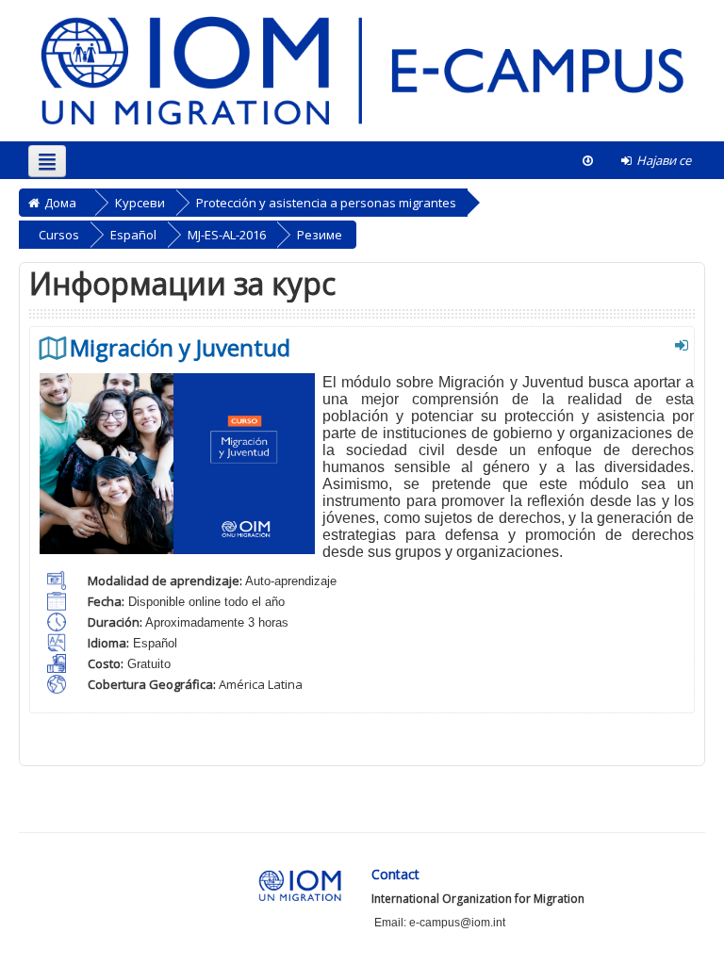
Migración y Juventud (180, 347)
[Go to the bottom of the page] (587, 160)
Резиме (319, 234)
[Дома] (362, 69)
